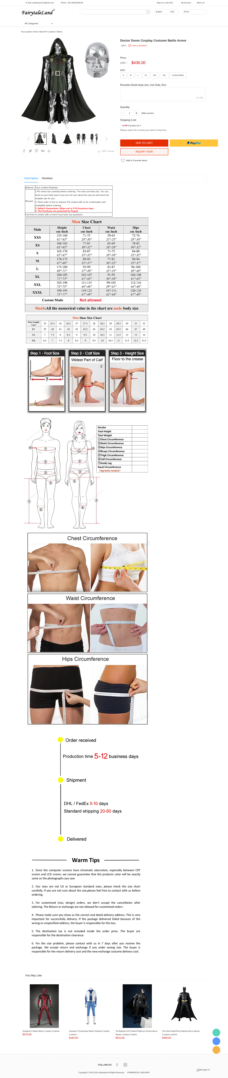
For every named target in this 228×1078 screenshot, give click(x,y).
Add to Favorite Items (136, 160)
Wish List (200, 3)
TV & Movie (104, 23)
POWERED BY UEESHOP (138, 1072)
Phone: (72, 3)
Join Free (169, 3)
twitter (30, 151)
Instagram (125, 1065)
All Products (76, 23)
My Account (186, 3)
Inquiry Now (144, 151)
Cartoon (90, 23)
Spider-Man (120, 23)
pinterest (36, 151)
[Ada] (216, 1041)
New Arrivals (136, 23)
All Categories (31, 23)
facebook (24, 151)
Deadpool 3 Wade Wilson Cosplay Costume (41, 1031)
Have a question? (139, 46)
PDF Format (108, 151)
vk (43, 151)
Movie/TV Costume (47, 32)
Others (59, 32)
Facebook (117, 1065)
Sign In (160, 3)
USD (122, 63)
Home (63, 23)
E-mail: (40, 3)
